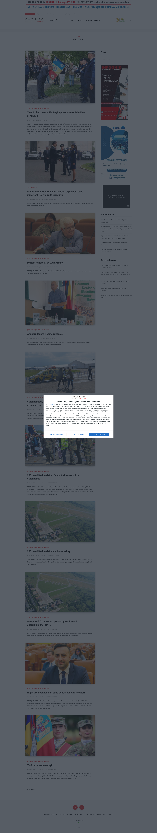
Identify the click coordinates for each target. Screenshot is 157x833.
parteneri (52, 404)
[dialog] (78, 416)
